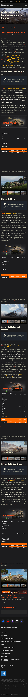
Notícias (7, 10)
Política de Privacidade (7, 647)
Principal (3, 10)
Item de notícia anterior (4, 612)
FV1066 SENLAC (17, 34)
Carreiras (4, 656)
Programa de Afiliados (7, 638)
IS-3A (15, 32)
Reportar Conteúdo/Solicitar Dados (11, 641)
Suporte (3, 632)
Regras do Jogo (5, 653)
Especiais (12, 10)
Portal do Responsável (7, 650)
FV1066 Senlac (9, 515)
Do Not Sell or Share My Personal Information (10, 660)
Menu (26, 5)
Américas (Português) (9, 627)
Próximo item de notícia (23, 612)
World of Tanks (7, 5)
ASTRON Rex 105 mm (11, 123)
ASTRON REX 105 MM (7, 32)
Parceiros (4, 635)
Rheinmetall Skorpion (12, 388)
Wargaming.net (9, 694)
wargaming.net (7, 666)
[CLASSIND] (3, 673)
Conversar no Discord (7, 27)
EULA (2, 644)
